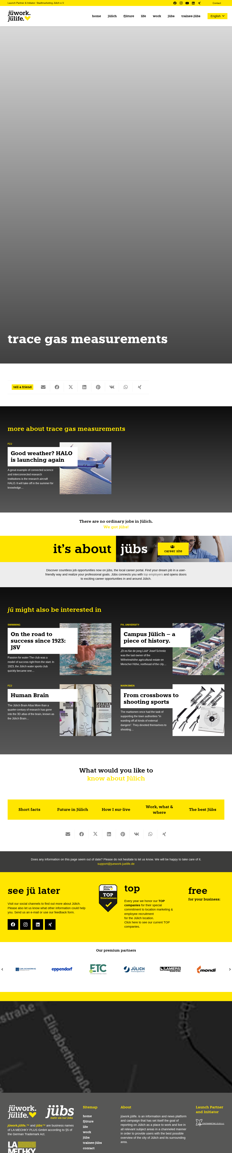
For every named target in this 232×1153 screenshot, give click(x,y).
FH (122, 624)
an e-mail (32, 912)
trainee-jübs (92, 1143)
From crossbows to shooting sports (151, 698)
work (87, 1132)
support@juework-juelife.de (116, 864)
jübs (86, 1137)
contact (89, 1148)
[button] (119, 16)
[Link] (29, 809)
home (87, 1116)
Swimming (14, 624)
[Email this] (43, 387)
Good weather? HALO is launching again (42, 457)
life (85, 1127)
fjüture (88, 1121)
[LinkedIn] (193, 3)
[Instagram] (181, 3)
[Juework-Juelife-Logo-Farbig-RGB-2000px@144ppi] (19, 16)
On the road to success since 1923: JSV (38, 641)
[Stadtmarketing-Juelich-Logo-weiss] (210, 1123)
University (132, 624)
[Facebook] (175, 3)
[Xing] (199, 3)
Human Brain (30, 695)
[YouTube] (187, 3)
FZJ (10, 443)
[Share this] (57, 387)
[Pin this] (98, 387)
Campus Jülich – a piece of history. (149, 638)
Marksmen (128, 685)
